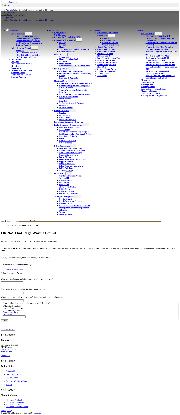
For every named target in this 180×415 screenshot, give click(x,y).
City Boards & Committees (27, 36)
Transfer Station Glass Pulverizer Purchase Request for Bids (159, 48)
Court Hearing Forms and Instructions (75, 94)
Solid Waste (64, 185)
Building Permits (148, 87)
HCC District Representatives (28, 55)
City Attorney (60, 33)
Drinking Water (65, 180)
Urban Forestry (65, 143)
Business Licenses (148, 82)
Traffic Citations (66, 108)
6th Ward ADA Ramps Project (158, 71)
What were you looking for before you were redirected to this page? (27, 279)
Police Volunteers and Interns (71, 166)
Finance (57, 54)
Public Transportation (106, 65)
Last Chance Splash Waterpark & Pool (75, 134)
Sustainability (64, 178)
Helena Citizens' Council (21, 48)
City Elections (16, 66)
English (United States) (29, 10)
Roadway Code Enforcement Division (74, 206)
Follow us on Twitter (14, 404)
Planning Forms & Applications (154, 95)
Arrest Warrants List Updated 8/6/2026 (75, 83)
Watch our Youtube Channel (17, 407)
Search (3, 221)
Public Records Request (21, 75)
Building (62, 43)
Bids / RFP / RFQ (148, 34)
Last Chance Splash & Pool (108, 58)
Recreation (101, 67)
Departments (54, 30)
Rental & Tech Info (110, 43)
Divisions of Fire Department (71, 71)
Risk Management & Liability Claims (74, 66)
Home (7, 225)
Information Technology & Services (69, 122)
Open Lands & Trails (68, 136)
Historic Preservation (68, 51)
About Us (20, 51)
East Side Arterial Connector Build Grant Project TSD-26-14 (160, 77)
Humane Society (104, 56)
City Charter (16, 59)
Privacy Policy (6, 411)
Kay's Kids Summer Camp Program (74, 132)
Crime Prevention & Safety (70, 153)
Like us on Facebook (14, 400)
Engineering (64, 182)
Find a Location (12, 378)
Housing (62, 45)
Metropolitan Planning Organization (74, 208)
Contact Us (63, 61)
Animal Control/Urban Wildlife (72, 150)
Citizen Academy (66, 170)
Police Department (62, 146)
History (62, 76)
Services (9, 385)
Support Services (66, 161)
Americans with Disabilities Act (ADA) (75, 49)
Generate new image (11, 312)
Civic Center (64, 130)
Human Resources (61, 111)
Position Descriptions (67, 120)
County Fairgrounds (105, 49)
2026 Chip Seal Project (155, 73)
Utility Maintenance (67, 191)
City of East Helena (105, 47)
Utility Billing (64, 189)
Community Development (64, 40)
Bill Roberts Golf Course (69, 127)
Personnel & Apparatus (69, 78)
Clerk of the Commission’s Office (67, 37)
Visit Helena (102, 76)
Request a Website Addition (16, 381)
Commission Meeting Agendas (28, 38)
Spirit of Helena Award (106, 69)
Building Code (147, 84)
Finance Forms (65, 64)
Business (139, 30)
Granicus (37, 413)
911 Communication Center (70, 148)
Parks (61, 138)
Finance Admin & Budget (69, 59)
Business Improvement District (153, 89)
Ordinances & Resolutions (21, 70)
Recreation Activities (67, 141)
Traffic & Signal (65, 214)
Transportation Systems (64, 196)
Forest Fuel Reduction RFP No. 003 (160, 62)
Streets (62, 212)
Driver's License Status (68, 97)
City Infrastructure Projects (70, 176)
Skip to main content (9, 2)
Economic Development (150, 93)
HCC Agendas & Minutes (26, 53)
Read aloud (7, 314)
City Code (15, 62)
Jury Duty (63, 101)
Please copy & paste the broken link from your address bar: (24, 289)
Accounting (64, 57)
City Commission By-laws (21, 64)
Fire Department (61, 69)
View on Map (6, 351)
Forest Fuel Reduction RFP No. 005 (160, 65)
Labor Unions (65, 117)
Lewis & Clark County (106, 60)
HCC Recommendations (26, 57)
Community (97, 30)
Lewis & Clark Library (107, 62)
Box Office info (108, 40)
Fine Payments (65, 99)
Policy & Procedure (67, 164)
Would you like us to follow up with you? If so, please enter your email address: (32, 297)
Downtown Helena (105, 54)
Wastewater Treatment (68, 193)
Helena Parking (65, 203)
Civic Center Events (110, 45)
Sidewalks (63, 210)
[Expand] (22, 30)
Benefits (62, 113)
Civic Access (146, 80)
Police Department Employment (72, 159)
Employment (16, 68)
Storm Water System (67, 187)
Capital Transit (65, 199)
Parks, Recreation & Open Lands (68, 125)
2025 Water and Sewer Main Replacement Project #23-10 (157, 57)
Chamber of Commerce (150, 91)
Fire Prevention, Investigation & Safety (75, 73)
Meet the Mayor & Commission (29, 43)
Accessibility (11, 371)
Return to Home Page (14, 269)
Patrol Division (65, 157)
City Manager (60, 35)
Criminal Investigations (68, 155)
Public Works (59, 173)
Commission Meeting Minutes (28, 41)
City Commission (18, 34)
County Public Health (106, 51)
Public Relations (65, 168)
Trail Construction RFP (155, 60)
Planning (62, 47)
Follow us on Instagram (15, 402)
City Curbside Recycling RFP (158, 36)
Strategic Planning (23, 45)
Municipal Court (18, 73)
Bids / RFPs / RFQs (13, 374)
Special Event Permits (106, 71)
